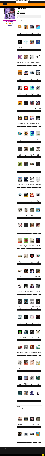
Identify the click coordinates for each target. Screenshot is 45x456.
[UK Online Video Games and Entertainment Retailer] (7, 2)
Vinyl (19, 17)
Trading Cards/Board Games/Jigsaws (7, 5)
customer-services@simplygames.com (38, 449)
